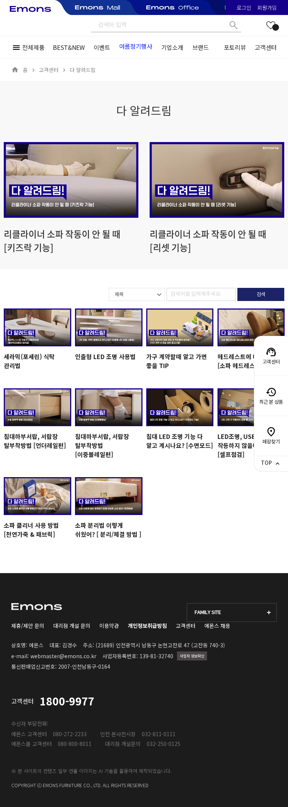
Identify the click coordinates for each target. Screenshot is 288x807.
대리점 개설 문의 (71, 625)
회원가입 (267, 7)
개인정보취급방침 (147, 625)
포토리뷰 (235, 47)
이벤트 (102, 47)
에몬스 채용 (217, 625)
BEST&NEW (68, 47)
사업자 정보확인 (192, 656)
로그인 (244, 7)
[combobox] (137, 294)
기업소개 (172, 47)
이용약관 (109, 625)
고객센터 (266, 47)
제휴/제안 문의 (27, 625)
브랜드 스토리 (200, 47)
